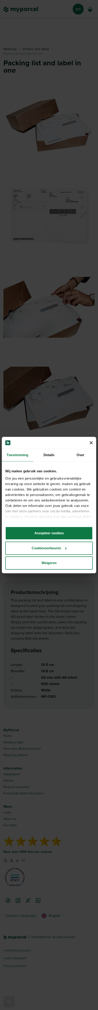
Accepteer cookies (49, 533)
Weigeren (49, 563)
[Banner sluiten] (91, 442)
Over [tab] (80, 455)
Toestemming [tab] (17, 455)
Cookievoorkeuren (46, 548)
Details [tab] (49, 455)
